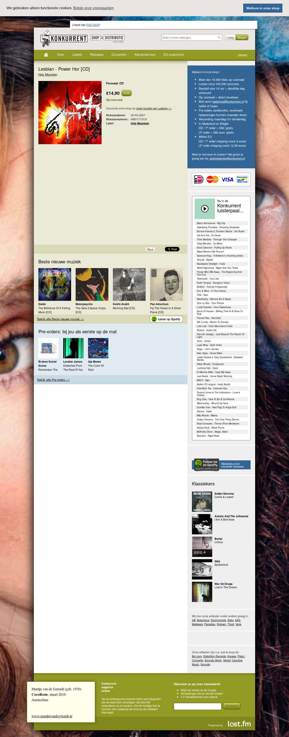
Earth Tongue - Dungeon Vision (213, 282)
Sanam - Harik (204, 411)
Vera (238, 624)
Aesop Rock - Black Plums (210, 427)
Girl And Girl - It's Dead (209, 235)
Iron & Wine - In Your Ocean (211, 290)
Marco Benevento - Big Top (211, 223)
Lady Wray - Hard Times (209, 345)
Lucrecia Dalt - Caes (207, 368)
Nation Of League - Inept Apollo (213, 384)
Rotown (221, 624)
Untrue (218, 542)
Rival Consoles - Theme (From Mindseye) (218, 423)
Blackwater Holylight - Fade (211, 263)
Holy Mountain (47, 74)
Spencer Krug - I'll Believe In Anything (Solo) (220, 255)
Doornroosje (218, 620)
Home (45, 54)
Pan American (159, 304)
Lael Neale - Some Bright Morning (214, 376)
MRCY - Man (203, 380)
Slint (217, 561)
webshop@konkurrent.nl (228, 101)
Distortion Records (214, 656)
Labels (77, 54)
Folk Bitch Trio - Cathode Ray (212, 388)
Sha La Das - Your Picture (210, 303)
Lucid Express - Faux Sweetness (214, 307)
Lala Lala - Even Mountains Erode (215, 326)
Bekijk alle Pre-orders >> (53, 380)
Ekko (231, 620)
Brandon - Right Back (208, 435)
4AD (237, 620)
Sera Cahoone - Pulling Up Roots (214, 247)
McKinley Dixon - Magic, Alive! (212, 431)
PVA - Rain (202, 295)
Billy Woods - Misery (207, 415)
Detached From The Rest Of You (73, 367)
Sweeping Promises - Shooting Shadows (218, 227)
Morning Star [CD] (124, 308)
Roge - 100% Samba (208, 349)
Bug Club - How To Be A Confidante (215, 399)
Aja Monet (94, 361)
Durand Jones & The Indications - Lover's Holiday (218, 394)
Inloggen (242, 54)
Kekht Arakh (121, 304)
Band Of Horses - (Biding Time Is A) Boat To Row (220, 312)
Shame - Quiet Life (207, 330)
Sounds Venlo (213, 660)
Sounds (205, 664)
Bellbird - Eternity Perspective (212, 286)
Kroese (231, 656)
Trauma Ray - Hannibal (209, 318)
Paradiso (209, 624)
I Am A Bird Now (224, 519)
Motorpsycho (84, 304)
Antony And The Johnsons (231, 516)
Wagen (242, 37)
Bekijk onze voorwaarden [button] (93, 8)
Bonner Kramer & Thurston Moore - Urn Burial (220, 231)
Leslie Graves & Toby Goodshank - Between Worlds (220, 359)
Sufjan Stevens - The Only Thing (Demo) (218, 419)
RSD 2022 (92, 25)
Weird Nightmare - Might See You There (217, 267)
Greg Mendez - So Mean (210, 243)
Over (60, 54)
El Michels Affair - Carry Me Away (214, 372)
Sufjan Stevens (224, 493)
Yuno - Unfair (203, 341)
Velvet (227, 660)
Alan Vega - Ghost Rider (209, 353)
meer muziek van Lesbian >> (154, 108)
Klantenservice (145, 54)
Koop (126, 93)
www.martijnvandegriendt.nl (52, 716)
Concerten (119, 54)
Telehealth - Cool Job (208, 278)
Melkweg (197, 624)
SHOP (95, 37)
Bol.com (197, 656)
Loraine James (72, 361)
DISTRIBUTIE (114, 39)
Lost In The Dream (225, 587)
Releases (96, 54)
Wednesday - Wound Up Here (212, 403)
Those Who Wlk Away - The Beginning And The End (219, 273)
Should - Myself (205, 259)
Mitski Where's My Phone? (210, 251)
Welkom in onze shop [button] (263, 8)
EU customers (174, 54)
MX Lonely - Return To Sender (212, 322)
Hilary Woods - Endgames (210, 364)
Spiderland (221, 564)
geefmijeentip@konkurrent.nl (227, 158)
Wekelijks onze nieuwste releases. (232, 465)
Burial (218, 539)
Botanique (203, 620)
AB (194, 620)
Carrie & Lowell (223, 497)
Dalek (42, 304)
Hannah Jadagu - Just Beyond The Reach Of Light (220, 335)
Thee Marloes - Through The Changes (217, 239)
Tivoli (231, 624)
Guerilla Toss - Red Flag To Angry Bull (216, 407)
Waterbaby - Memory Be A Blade (214, 299)
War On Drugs (223, 584)
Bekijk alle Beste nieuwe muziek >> (60, 319)
